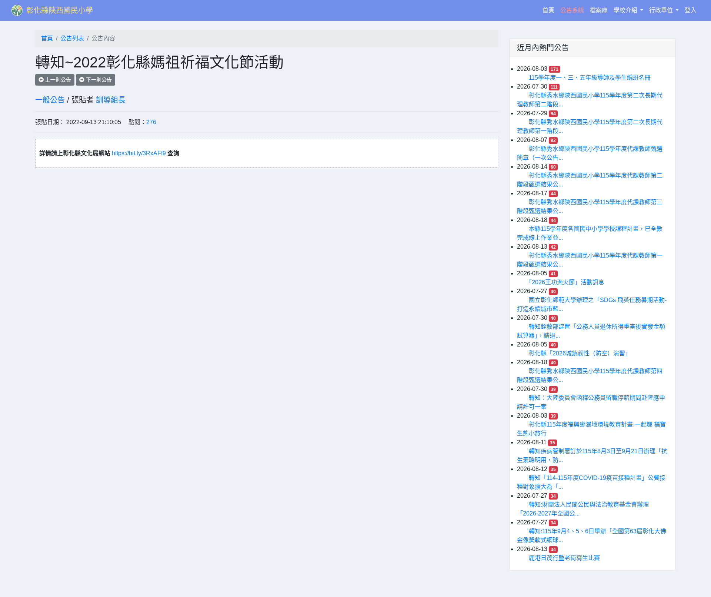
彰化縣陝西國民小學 (59, 10)
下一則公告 (98, 80)
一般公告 (50, 100)
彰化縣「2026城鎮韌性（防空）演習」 (580, 353)
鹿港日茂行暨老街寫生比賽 (564, 558)
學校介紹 (626, 10)
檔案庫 (599, 10)
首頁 (550, 10)
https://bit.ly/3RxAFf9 (139, 153)
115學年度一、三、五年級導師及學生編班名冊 (590, 77)
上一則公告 (57, 80)
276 (151, 122)
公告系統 (572, 10)
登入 (691, 10)
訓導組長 (111, 100)
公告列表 (72, 38)
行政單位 (661, 10)
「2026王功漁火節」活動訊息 (566, 282)
